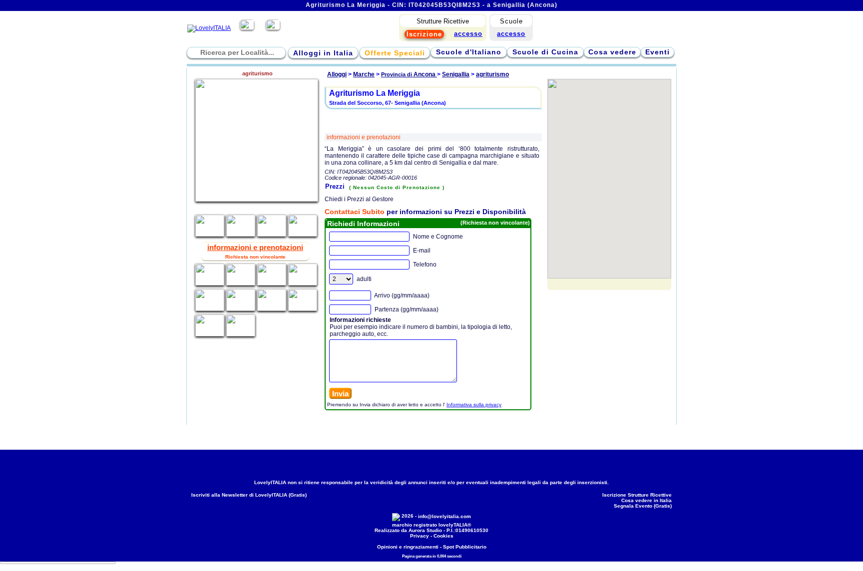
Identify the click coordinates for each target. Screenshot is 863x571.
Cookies (443, 536)
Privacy (419, 536)
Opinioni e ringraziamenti (407, 547)
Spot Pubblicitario (464, 547)
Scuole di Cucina (545, 52)
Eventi (657, 52)
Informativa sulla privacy (473, 404)
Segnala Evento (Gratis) (643, 506)
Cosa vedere (612, 52)
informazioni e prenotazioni (364, 137)
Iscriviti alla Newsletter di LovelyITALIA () (249, 495)
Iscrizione (424, 34)
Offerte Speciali (395, 53)
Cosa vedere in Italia (646, 500)
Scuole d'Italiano (468, 52)
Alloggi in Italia (323, 53)
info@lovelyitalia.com (444, 516)
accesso (511, 33)
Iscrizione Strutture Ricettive (637, 495)
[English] (273, 27)
